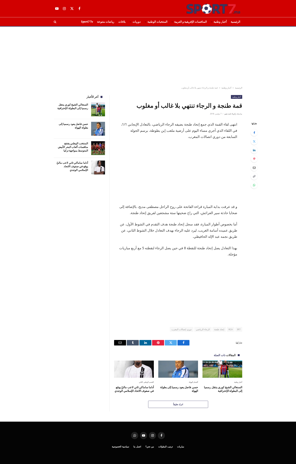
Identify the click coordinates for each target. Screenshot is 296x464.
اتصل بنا (137, 446)
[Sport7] (206, 8)
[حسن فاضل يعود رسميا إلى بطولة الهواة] (178, 369)
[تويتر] (254, 141)
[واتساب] (254, 185)
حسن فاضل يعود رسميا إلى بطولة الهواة (179, 389)
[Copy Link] (254, 176)
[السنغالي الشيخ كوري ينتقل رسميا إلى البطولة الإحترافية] (222, 369)
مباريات (180, 446)
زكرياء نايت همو (230, 114)
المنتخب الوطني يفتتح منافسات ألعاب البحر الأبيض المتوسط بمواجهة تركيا (73, 147)
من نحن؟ (149, 446)
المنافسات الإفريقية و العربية (190, 22)
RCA (231, 329)
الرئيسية (235, 22)
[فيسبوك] (254, 132)
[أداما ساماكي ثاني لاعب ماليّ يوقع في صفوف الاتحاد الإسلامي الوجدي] (134, 369)
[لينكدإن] (254, 150)
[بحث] (55, 22)
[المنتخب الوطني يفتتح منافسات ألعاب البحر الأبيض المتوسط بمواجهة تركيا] (98, 148)
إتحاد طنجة (219, 329)
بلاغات (122, 22)
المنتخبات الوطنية (157, 22)
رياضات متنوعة (105, 22)
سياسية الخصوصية (120, 446)
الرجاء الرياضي (203, 329)
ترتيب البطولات (165, 446)
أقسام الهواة (193, 382)
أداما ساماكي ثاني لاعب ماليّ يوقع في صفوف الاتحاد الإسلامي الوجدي (134, 389)
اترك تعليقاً (178, 404)
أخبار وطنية (220, 22)
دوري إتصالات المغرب (181, 329)
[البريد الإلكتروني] (254, 167)
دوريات (137, 22)
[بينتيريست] (254, 158)
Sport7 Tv (87, 22)
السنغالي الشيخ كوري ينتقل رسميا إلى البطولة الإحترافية (223, 389)
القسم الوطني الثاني (146, 382)
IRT (239, 329)
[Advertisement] (148, 57)
